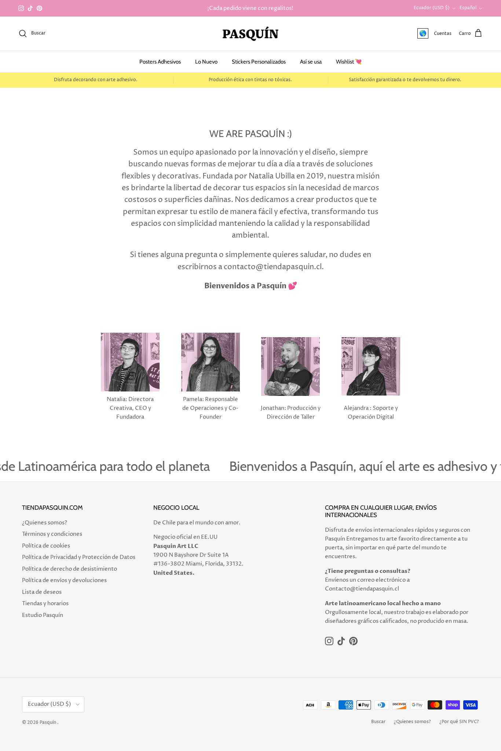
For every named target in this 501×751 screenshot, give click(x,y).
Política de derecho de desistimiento (69, 569)
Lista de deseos (42, 592)
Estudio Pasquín (42, 615)
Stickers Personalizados (259, 61)
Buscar (378, 722)
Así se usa (311, 61)
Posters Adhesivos (160, 61)
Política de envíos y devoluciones (64, 580)
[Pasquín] (250, 33)
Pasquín (48, 722)
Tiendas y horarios (45, 603)
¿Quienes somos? (44, 523)
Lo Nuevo (206, 61)
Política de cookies (46, 546)
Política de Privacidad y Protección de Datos (78, 557)
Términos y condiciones (52, 534)
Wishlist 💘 (349, 61)
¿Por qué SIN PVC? (459, 722)
